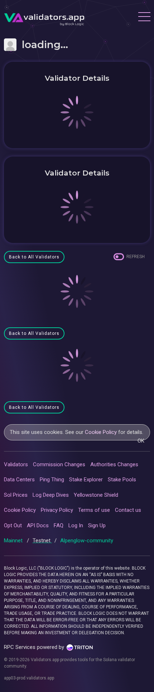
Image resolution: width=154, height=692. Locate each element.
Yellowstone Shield (96, 495)
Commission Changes (59, 464)
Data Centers (19, 479)
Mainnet (14, 540)
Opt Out (13, 525)
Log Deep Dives (51, 495)
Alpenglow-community (86, 540)
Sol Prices (16, 495)
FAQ (58, 525)
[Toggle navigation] (144, 17)
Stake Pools (122, 479)
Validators (16, 464)
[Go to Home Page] (44, 18)
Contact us (128, 510)
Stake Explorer (86, 479)
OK (141, 441)
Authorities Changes (114, 464)
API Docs (38, 525)
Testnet (42, 540)
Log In (75, 525)
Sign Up (97, 525)
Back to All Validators (34, 257)
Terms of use (94, 510)
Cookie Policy (101, 432)
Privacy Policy (57, 510)
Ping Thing (52, 479)
